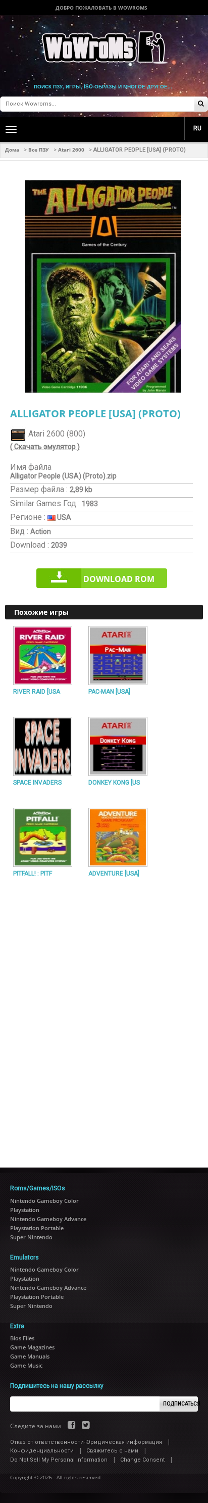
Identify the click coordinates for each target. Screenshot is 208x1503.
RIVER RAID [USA (36, 691)
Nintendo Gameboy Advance (48, 1219)
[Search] (200, 104)
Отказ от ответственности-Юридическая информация (86, 1442)
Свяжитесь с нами (112, 1450)
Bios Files (22, 1338)
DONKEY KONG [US (114, 782)
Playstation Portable (37, 1228)
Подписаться (180, 1404)
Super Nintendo (31, 1237)
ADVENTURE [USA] (113, 873)
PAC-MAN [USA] (109, 691)
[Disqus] (104, 1018)
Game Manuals (29, 1356)
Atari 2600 (71, 149)
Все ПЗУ (38, 149)
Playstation (24, 1210)
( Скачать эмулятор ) (45, 447)
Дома (12, 149)
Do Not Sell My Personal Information (59, 1460)
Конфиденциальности (42, 1450)
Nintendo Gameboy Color (44, 1200)
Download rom (118, 579)
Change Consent (142, 1460)
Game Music (26, 1365)
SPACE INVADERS (37, 782)
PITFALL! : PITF (32, 873)
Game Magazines (32, 1347)
